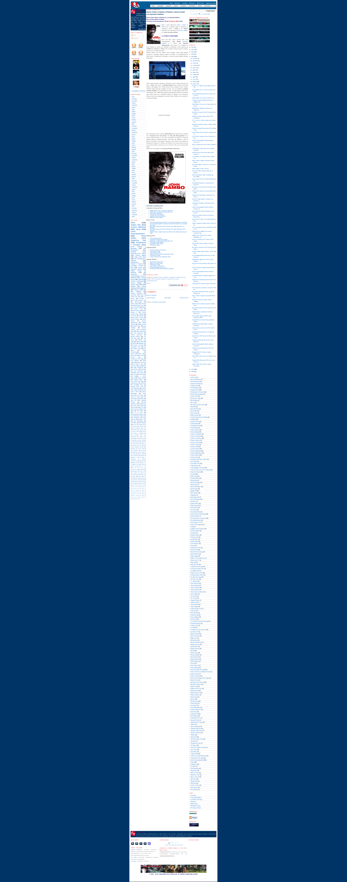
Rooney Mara (143, 474)
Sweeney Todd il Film (137, 386)
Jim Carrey (140, 395)
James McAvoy (139, 426)
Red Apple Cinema (195, 805)
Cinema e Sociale (138, 345)
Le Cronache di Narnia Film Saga (199, 621)
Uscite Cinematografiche (197, 760)
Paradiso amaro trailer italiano (158, 216)
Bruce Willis (194, 411)
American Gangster (196, 383)
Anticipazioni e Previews (197, 392)
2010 (133, 124)
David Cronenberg (195, 482)
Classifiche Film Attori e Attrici (198, 459)
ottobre (134, 103)
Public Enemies (142, 483)
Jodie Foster (143, 481)
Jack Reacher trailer (155, 252)
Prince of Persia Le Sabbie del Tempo (200, 671)
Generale (143, 369)
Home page (168, 297)
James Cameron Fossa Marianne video (160, 256)
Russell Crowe (136, 357)
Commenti (135, 38)
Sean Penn (136, 443)
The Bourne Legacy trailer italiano (159, 239)
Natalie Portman (195, 648)
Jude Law (134, 400)
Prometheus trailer (155, 245)
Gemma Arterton (140, 438)
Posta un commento (151, 295)
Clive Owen (136, 405)
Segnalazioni (134, 262)
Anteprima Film (138, 240)
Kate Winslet (194, 613)
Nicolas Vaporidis (134, 455)
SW (132, 855)
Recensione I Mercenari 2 (156, 262)
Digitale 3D (142, 288)
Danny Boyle (143, 484)
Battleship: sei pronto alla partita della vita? (161, 212)
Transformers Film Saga (137, 359)
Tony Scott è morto (155, 251)
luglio (133, 109)
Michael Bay (134, 369)
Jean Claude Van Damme (137, 472)
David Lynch (134, 486)
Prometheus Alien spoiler (156, 243)
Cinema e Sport (135, 397)
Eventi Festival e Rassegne (198, 514)
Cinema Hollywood (138, 227)
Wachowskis (135, 452)
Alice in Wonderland (196, 379)
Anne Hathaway (135, 388)
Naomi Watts (139, 416)
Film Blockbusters (195, 520)
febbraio (134, 120)
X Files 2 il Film (139, 445)
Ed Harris (143, 383)
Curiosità (140, 279)
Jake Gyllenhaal (195, 585)
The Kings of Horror (196, 808)
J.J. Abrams (194, 581)
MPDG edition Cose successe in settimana (161, 210)
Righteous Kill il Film (141, 441)
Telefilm (144, 307)
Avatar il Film (138, 309)
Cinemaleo (193, 795)
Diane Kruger (142, 374)
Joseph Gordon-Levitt (136, 466)
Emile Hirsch (194, 507)
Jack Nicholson (138, 371)
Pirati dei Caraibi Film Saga (198, 669)
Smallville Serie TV (134, 498)
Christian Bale (194, 423)
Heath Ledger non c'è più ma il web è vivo (203, 98)
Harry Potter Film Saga (137, 381)
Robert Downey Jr (195, 692)
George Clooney (135, 336)
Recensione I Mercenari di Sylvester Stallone (162, 268)
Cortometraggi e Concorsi (138, 276)
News (138, 229)
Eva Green (193, 510)
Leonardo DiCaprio (195, 623)
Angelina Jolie (142, 343)
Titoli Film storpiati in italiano (198, 747)
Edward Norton (138, 379)
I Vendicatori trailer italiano (157, 214)
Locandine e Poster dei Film (177, 277)
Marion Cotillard (142, 378)
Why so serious (195, 777)
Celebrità (133, 252)
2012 (192, 47)
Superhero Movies (136, 269)
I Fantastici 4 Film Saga (197, 566)
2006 (133, 216)
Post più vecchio (184, 297)
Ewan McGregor (195, 516)
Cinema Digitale (136, 283)
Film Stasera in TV (141, 462)
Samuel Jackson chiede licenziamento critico (162, 254)
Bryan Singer (138, 478)
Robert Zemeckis (134, 474)
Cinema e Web (138, 290)
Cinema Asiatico (135, 319)
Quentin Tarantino (195, 676)
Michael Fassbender (135, 428)
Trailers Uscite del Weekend (198, 756)
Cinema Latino (194, 457)
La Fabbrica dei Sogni (196, 799)
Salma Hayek (141, 497)
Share (148, 283)
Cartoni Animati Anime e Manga (199, 417)
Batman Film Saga (195, 398)
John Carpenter (134, 450)
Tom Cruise (194, 749)
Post (134, 35)
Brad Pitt (133, 374)
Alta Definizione (195, 381)
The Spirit (142, 491)
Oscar (140, 267)
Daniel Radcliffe (135, 434)
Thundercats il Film (135, 493)
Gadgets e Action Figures (197, 528)
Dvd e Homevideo (141, 331)
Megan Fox (140, 407)
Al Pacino (133, 315)
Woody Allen (142, 403)
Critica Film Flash (140, 257)
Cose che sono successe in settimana (201, 469)
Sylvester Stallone (135, 366)
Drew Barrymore (142, 486)
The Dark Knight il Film (197, 739)
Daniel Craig (136, 326)
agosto (133, 107)
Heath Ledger (194, 556)
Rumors (141, 315)
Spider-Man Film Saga (137, 372)
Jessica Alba (134, 353)
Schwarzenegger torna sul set (158, 267)
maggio (134, 113)
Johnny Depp (135, 284)
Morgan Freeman (135, 310)
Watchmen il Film (135, 457)
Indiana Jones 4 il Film (137, 317)
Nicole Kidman (194, 657)
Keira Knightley (195, 617)
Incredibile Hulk (138, 384)
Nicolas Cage (139, 341)
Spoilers (142, 455)
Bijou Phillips (136, 476)
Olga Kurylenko (135, 417)
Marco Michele (136, 849)
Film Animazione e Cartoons (198, 518)
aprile (133, 115)
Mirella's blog (194, 803)
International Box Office (197, 575)
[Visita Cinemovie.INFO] (178, 286)
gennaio (134, 122)
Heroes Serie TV (140, 471)
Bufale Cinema (142, 431)
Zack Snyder (194, 787)
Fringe (143, 495)
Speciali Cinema (134, 491)
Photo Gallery (194, 667)
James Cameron (135, 307)
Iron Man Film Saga (196, 577)
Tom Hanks (134, 422)
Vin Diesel (193, 766)
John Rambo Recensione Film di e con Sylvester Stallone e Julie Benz (168, 222)
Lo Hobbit (134, 483)
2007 (133, 206)
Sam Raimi (140, 410)
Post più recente (150, 297)
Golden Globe (134, 303)
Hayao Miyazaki (195, 554)
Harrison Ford (142, 300)
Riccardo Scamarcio (196, 684)
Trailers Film (136, 225)
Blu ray (134, 424)
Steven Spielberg (195, 726)
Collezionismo (134, 383)
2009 (133, 151)
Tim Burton (193, 745)
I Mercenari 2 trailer (155, 255)
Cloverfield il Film (135, 347)
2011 (133, 96)
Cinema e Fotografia (138, 433)
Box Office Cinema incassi (198, 404)
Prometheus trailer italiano (157, 242)
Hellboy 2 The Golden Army (138, 464)
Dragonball (139, 460)
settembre (134, 105)
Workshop (133, 414)
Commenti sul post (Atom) (159, 302)
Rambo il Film (142, 419)
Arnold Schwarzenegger (197, 394)
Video (133, 223)
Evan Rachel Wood (139, 479)
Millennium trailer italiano (156, 217)
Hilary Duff (133, 497)
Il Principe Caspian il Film (197, 568)
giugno (133, 111)
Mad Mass (193, 801)
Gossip (132, 440)
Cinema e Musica (195, 440)
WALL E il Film (136, 412)
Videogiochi (140, 367)
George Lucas (139, 305)
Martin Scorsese (141, 362)
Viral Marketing (138, 333)
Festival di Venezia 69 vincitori (158, 250)
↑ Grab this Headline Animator (173, 845)
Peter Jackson (194, 665)
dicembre (134, 99)
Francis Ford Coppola (196, 524)
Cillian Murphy (135, 484)
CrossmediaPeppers (196, 797)
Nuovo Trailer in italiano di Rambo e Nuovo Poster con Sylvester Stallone (165, 13)
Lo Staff (134, 857)
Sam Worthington (138, 421)
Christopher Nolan (195, 425)
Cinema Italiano (140, 255)
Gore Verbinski (135, 360)
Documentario (138, 302)
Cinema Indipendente (196, 453)
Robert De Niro (142, 324)
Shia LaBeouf (136, 291)
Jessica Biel (141, 448)
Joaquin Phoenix (134, 481)
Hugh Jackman (140, 429)
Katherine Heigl (140, 453)
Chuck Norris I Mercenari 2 (157, 266)
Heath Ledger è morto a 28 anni (200, 168)
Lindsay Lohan (135, 488)
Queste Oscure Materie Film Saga (200, 678)
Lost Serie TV (134, 431)
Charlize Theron (195, 421)
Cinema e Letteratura (137, 281)
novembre (134, 101)
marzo (133, 117)
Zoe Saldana (142, 422)
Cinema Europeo (136, 293)
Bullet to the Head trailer (156, 263)
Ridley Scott (140, 355)
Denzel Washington (196, 486)
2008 (133, 178)
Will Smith (133, 343)
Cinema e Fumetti (136, 264)
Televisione (133, 295)
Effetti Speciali (194, 505)
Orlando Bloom (194, 661)
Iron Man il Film (138, 364)
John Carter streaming (156, 213)
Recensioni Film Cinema (138, 253)
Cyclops (133, 861)
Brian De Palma (195, 409)
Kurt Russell (143, 450)
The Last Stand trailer (155, 238)
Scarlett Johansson (136, 334)
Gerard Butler (140, 398)
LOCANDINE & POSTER (138, 91)
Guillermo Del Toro (195, 547)
